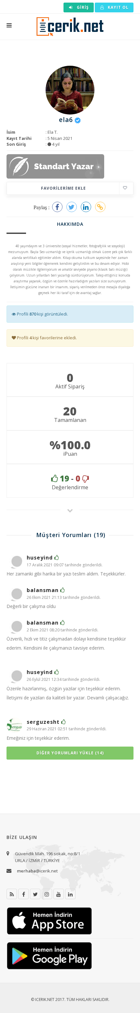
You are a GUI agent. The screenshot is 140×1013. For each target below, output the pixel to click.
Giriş (82, 7)
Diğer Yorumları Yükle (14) (70, 753)
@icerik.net (37, 871)
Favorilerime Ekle (63, 188)
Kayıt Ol (117, 7)
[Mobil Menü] (9, 27)
